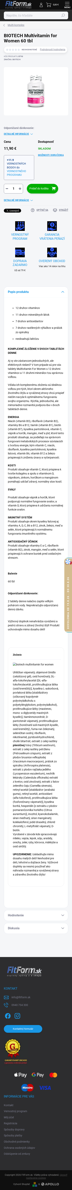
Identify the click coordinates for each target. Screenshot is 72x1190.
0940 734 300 (20, 1005)
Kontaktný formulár (23, 1029)
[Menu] (67, 5)
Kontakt (8, 1105)
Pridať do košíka (39, 188)
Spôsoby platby (13, 1135)
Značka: (12, 59)
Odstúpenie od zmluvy (17, 1153)
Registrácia (10, 1123)
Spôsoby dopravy (14, 1129)
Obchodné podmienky (17, 1141)
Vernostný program (15, 1111)
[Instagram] (16, 1015)
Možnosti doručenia (51, 155)
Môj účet (9, 1117)
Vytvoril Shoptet (21, 1184)
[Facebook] (7, 1015)
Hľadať (63, 15)
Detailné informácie (16, 134)
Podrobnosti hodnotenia (52, 49)
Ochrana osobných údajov (19, 1147)
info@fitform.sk (21, 997)
